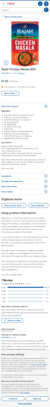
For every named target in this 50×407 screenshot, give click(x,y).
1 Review (21, 73)
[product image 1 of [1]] (25, 43)
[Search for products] (46, 9)
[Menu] (3, 3)
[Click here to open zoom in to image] (6, 62)
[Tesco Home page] (11, 4)
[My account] (40, 3)
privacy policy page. (39, 364)
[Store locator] (46, 3)
